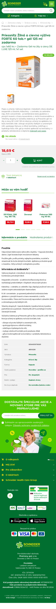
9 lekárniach (24, 139)
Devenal (28, 215)
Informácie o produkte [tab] (14, 237)
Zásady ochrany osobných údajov (31, 425)
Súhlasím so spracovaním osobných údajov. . (27, 424)
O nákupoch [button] (12, 460)
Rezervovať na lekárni (46, 176)
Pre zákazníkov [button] (14, 470)
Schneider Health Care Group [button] (21, 480)
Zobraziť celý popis (38, 131)
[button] (15, 15)
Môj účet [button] (10, 465)
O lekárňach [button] (12, 475)
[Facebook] (10, 495)
